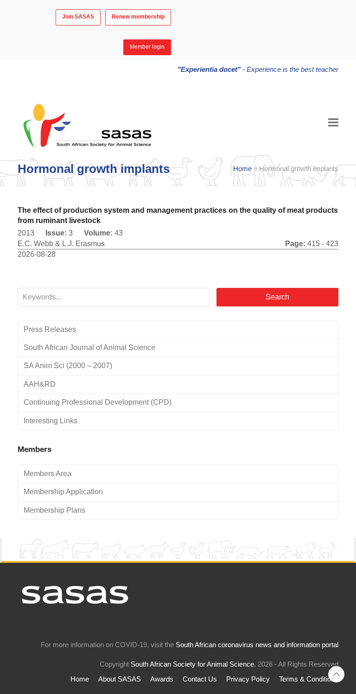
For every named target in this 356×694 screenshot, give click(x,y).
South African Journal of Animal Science (89, 347)
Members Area (47, 474)
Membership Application (63, 492)
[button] (333, 123)
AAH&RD (40, 384)
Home (242, 168)
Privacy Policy (248, 679)
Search (277, 297)
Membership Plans (54, 510)
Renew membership (138, 16)
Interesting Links (50, 421)
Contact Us (200, 679)
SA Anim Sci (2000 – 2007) (68, 365)
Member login (147, 47)
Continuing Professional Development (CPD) (98, 402)
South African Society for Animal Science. (193, 664)
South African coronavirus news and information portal (257, 645)
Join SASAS (78, 16)
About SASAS (119, 679)
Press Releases (50, 329)
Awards (161, 679)
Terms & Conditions (308, 679)
